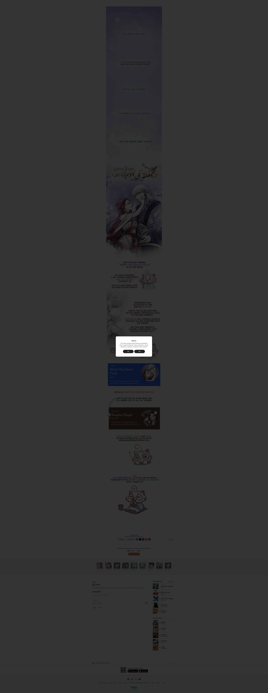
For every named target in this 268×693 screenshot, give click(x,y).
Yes (139, 351)
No (128, 351)
